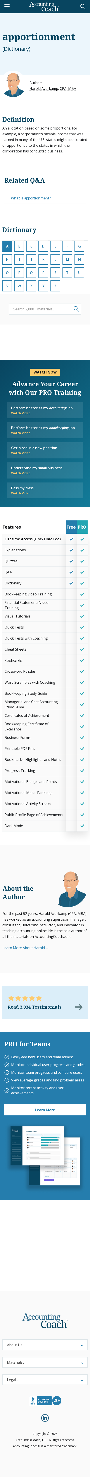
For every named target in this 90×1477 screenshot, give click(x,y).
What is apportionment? (31, 198)
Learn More (45, 1109)
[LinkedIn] (45, 1418)
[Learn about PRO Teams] (45, 1157)
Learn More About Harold (23, 947)
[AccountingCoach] (44, 6)
